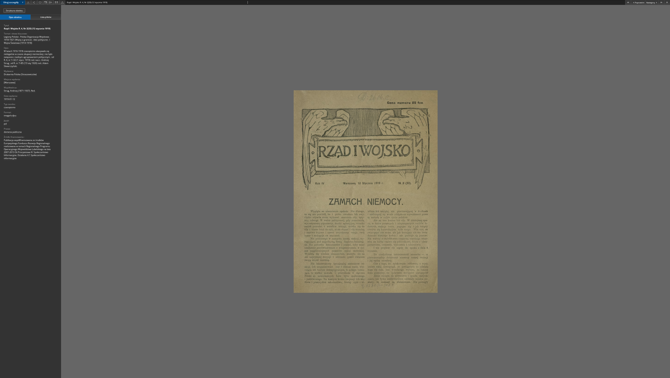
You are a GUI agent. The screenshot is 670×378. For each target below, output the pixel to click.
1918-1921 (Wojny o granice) (18, 39)
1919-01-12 (9, 99)
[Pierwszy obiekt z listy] (628, 2)
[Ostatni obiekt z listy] (661, 2)
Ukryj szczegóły (10, 2)
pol (5, 123)
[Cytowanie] (56, 2)
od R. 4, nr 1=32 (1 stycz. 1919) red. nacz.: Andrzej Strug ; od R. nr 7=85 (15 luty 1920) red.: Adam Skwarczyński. (29, 62)
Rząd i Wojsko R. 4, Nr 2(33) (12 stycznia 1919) (27, 28)
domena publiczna (13, 131)
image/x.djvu (10, 115)
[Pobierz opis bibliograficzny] (50, 2)
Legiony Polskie (11, 36)
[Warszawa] (9, 82)
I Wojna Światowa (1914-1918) (27, 41)
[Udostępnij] (34, 2)
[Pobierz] (28, 2)
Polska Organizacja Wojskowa (34, 36)
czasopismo (9, 107)
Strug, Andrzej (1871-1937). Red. (19, 90)
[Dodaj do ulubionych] (40, 2)
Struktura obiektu (14, 10)
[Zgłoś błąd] (62, 2)
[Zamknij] (667, 2)
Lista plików (45, 17)
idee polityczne (40, 39)
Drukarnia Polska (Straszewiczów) (20, 74)
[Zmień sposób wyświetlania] (45, 2)
